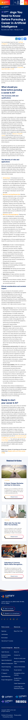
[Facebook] (19, 39)
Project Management (6, 679)
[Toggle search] (15, 2)
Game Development (6, 660)
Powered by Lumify (8, 717)
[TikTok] (17, 619)
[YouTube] (14, 619)
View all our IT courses (7, 641)
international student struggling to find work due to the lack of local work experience (13, 437)
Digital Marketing (5, 676)
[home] (7, 596)
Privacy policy (17, 715)
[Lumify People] (5, 12)
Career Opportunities (19, 683)
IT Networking (5, 670)
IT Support (4, 673)
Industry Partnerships (19, 666)
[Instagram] (10, 619)
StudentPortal (18, 3)
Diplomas (3, 631)
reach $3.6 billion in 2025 (7, 69)
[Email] (25, 39)
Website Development (7, 663)
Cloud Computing (6, 666)
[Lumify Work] (5, 7)
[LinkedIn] (16, 39)
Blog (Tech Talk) (18, 631)
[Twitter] (22, 39)
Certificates (4, 634)
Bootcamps (4, 637)
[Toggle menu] (22, 2)
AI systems (20, 67)
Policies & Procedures (7, 715)
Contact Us (17, 655)
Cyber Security (5, 652)
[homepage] (5, 2)
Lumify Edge (4, 440)
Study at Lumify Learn (19, 658)
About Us (16, 652)
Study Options (18, 670)
